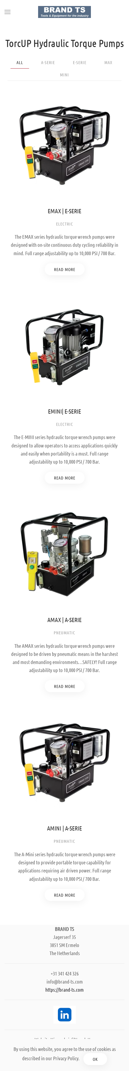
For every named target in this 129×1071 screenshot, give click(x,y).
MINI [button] (64, 74)
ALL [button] (19, 62)
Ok (95, 1059)
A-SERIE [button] (48, 62)
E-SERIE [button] (79, 62)
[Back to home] (64, 12)
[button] (7, 12)
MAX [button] (108, 62)
